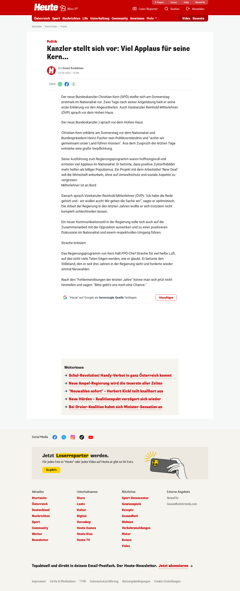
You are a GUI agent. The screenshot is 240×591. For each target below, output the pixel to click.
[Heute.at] (46, 7)
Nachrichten (51, 26)
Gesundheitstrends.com (182, 504)
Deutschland (41, 510)
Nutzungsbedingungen (136, 581)
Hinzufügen (166, 298)
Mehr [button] (150, 18)
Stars (81, 498)
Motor (126, 534)
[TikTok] (82, 437)
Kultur (81, 510)
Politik (64, 26)
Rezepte (128, 510)
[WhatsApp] (60, 84)
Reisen (126, 540)
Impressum (39, 581)
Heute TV (83, 540)
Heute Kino (85, 534)
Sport (56, 18)
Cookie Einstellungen (167, 581)
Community (120, 18)
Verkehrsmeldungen (136, 528)
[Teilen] (73, 84)
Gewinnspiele (131, 504)
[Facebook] (66, 84)
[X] (64, 437)
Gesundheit (130, 516)
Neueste (198, 18)
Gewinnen (137, 18)
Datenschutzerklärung (104, 581)
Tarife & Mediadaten (63, 581)
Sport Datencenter (135, 498)
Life (85, 18)
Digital (81, 516)
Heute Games (86, 528)
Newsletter (40, 540)
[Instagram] (72, 437)
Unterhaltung (99, 18)
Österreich (42, 18)
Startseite (36, 26)
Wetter (37, 534)
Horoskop (84, 522)
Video (186, 18)
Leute (81, 504)
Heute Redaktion (72, 68)
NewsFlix (172, 498)
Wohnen (127, 522)
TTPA (82, 581)
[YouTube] (90, 437)
